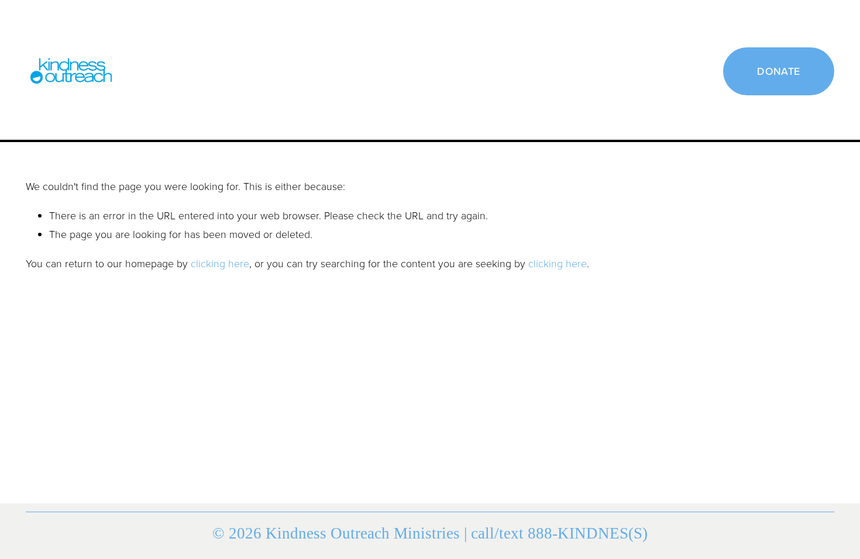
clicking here (220, 263)
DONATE (778, 71)
